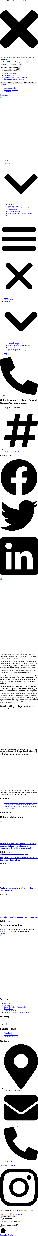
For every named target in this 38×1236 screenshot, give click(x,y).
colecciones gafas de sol (17, 803)
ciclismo (6, 803)
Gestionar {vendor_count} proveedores (16, 77)
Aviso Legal (8, 91)
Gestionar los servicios (11, 75)
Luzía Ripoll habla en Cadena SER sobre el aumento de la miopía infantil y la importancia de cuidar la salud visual (18, 846)
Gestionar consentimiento (8, 1216)
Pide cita (2, 933)
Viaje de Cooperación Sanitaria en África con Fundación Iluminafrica (19, 859)
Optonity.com (18, 1214)
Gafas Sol (17, 804)
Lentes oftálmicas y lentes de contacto (20, 213)
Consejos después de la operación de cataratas (19, 917)
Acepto (3, 82)
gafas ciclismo (8, 804)
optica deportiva (15, 806)
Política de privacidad (11, 90)
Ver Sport (13, 808)
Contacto (7, 217)
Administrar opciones (11, 73)
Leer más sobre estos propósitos (14, 79)
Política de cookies (10, 88)
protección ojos (25, 806)
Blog (5, 215)
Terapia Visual (12, 210)
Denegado (10, 82)
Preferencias (18, 82)
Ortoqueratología (13, 206)
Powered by (6, 1235)
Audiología (11, 204)
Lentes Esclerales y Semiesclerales (19, 208)
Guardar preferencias (30, 82)
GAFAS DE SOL (10, 451)
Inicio (6, 160)
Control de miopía (14, 211)
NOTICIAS (20, 451)
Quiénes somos (9, 162)
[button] (19, 29)
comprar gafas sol (31, 803)
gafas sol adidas (26, 804)
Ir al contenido (4, 95)
